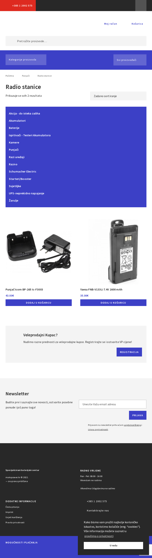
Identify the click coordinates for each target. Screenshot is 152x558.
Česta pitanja (12, 506)
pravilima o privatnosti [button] (98, 536)
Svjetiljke (15, 186)
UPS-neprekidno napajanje (26, 193)
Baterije (14, 128)
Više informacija (140, 5)
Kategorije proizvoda (22, 59)
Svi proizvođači (126, 60)
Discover (70, 551)
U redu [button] (113, 545)
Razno (13, 164)
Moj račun (110, 23)
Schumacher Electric (22, 171)
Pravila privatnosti (15, 522)
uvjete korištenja (132, 425)
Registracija (129, 352)
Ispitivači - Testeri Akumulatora (30, 135)
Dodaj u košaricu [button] (38, 302)
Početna (10, 75)
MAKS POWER (18, 23)
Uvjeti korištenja (14, 517)
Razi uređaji (16, 157)
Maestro (21, 551)
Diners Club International (52, 551)
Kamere (14, 142)
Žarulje (13, 200)
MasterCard (9, 551)
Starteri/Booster (20, 179)
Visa (35, 551)
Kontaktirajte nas (98, 510)
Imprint (9, 512)
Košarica (137, 23)
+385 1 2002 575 (22, 5)
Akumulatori (17, 120)
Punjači (26, 75)
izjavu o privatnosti (98, 429)
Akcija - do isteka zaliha (24, 113)
